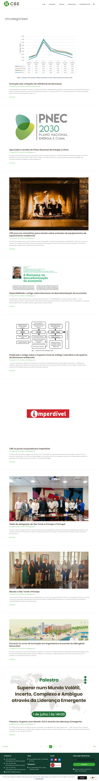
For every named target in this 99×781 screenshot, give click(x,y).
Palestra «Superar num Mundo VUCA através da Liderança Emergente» (45, 721)
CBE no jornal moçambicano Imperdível (29, 448)
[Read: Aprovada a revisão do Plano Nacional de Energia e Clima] (41, 129)
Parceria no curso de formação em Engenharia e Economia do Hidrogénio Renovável (47, 644)
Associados (52, 4)
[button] (94, 4)
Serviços (61, 4)
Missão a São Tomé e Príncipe (24, 591)
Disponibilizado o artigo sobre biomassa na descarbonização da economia (47, 293)
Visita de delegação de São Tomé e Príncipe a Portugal (37, 524)
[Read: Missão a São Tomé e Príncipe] (48, 570)
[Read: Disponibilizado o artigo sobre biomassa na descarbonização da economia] (35, 276)
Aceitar (82, 778)
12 (60, 746)
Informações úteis (84, 4)
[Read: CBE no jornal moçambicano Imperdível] (48, 415)
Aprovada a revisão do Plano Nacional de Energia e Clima (39, 149)
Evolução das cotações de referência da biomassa (35, 83)
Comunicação (72, 4)
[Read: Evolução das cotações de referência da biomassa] (47, 56)
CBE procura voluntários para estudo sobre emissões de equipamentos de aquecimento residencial (47, 234)
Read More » (12, 97)
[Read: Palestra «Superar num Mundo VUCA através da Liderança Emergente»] (48, 696)
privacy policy (39, 778)
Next (95, 746)
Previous (5, 746)
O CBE (43, 4)
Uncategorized (13, 86)
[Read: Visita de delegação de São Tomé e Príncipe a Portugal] (48, 498)
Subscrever (84, 764)
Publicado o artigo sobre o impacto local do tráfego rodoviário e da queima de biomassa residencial (48, 356)
